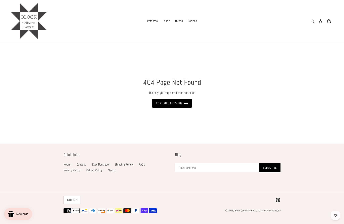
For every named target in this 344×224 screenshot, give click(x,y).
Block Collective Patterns (247, 210)
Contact (81, 164)
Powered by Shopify (270, 210)
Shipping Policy (124, 164)
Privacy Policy (72, 170)
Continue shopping (169, 103)
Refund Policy (94, 170)
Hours (67, 164)
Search (112, 170)
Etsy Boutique (100, 164)
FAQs (142, 164)
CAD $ (70, 200)
